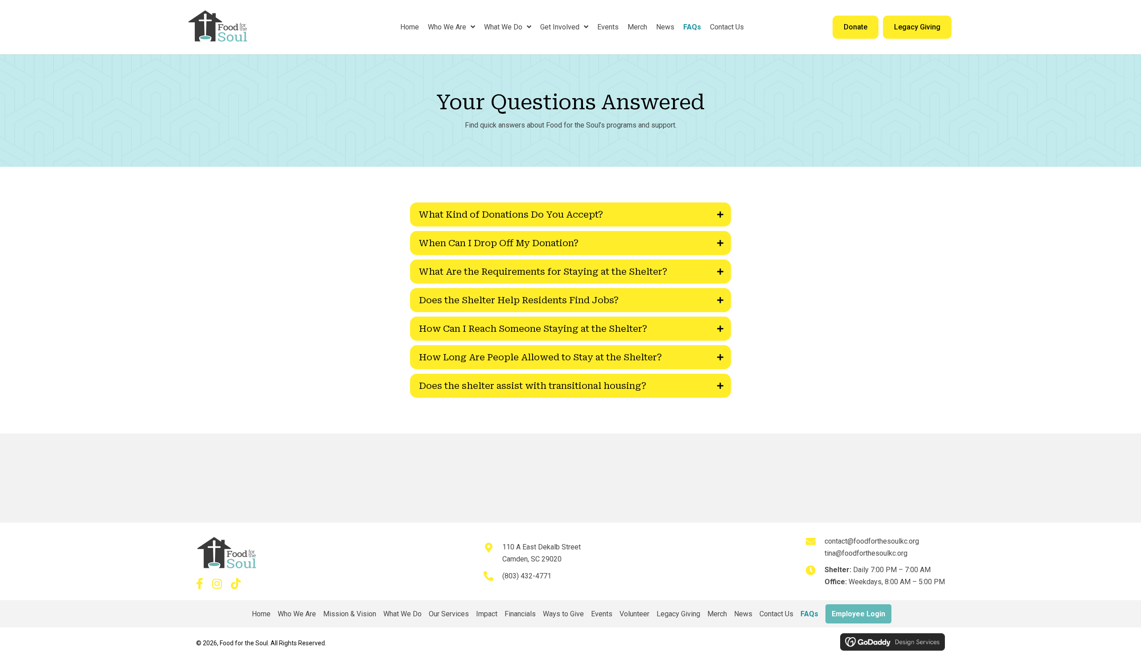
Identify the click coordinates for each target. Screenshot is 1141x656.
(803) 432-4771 (526, 576)
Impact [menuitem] (486, 614)
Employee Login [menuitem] (858, 614)
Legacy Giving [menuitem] (678, 614)
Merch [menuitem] (717, 614)
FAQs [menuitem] (809, 614)
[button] (570, 214)
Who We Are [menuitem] (297, 614)
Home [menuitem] (261, 614)
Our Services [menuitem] (449, 614)
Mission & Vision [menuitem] (349, 614)
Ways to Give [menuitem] (563, 614)
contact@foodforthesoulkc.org (872, 541)
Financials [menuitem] (520, 614)
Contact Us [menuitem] (776, 614)
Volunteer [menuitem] (634, 614)
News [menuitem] (743, 614)
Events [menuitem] (601, 614)
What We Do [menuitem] (402, 614)
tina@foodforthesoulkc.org (866, 553)
